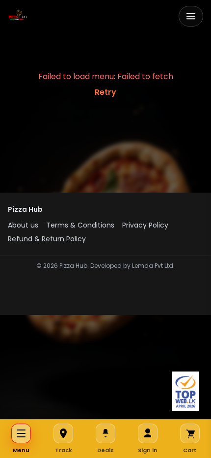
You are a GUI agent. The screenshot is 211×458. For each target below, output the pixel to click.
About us (23, 225)
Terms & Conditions (80, 225)
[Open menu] (191, 16)
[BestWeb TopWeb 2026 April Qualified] (185, 391)
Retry (105, 92)
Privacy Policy (145, 225)
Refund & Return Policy (47, 239)
